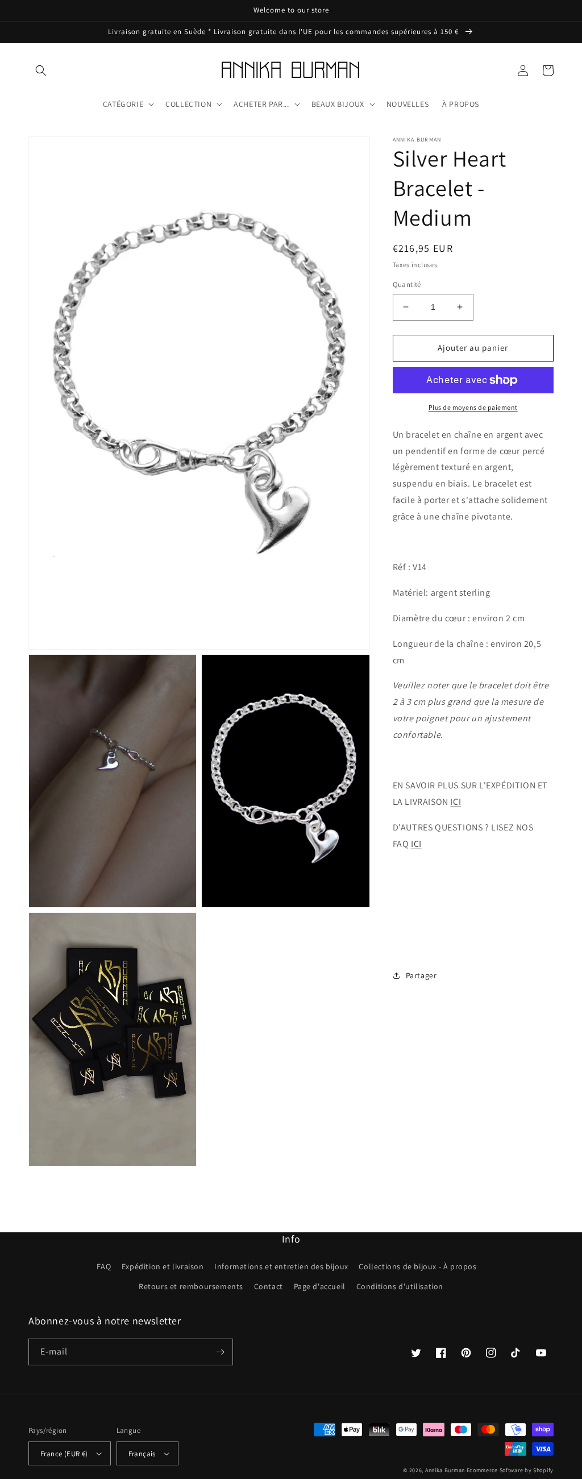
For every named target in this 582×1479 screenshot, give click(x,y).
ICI (455, 802)
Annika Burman (446, 1470)
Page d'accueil (320, 1286)
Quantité (407, 284)
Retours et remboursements (191, 1286)
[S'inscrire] (219, 1352)
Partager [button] (421, 975)
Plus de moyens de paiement (473, 407)
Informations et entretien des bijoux (281, 1266)
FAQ (104, 1266)
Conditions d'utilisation (399, 1286)
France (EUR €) (64, 1454)
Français (142, 1454)
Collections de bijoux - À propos (417, 1266)
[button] (40, 70)
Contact (268, 1286)
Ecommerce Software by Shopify (510, 1470)
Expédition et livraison (163, 1266)
